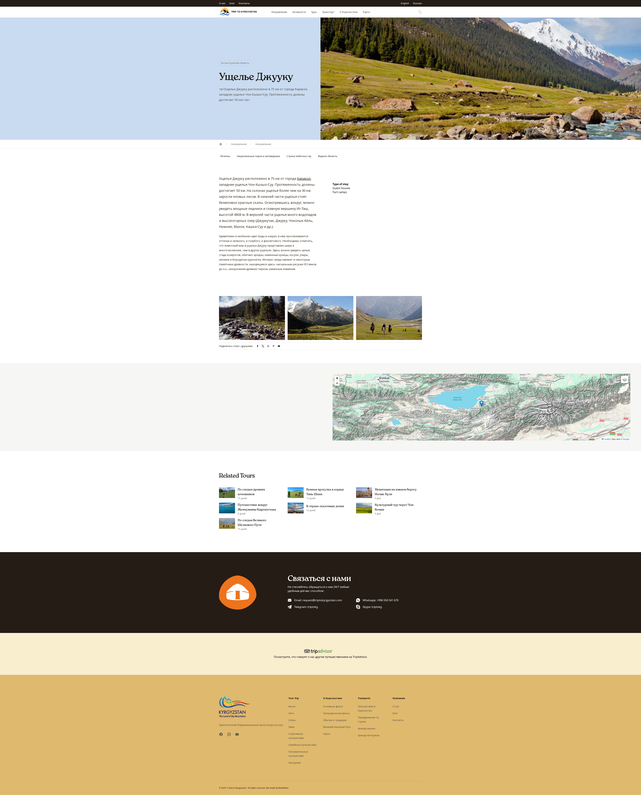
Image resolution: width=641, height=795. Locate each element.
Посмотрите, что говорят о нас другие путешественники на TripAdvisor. (320, 657)
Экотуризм (294, 762)
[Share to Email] (279, 346)
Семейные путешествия (302, 744)
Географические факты (336, 713)
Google (626, 439)
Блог (232, 3)
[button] (481, 403)
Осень (292, 720)
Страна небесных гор (299, 156)
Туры (314, 12)
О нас (222, 3)
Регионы (225, 156)
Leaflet (607, 439)
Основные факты (333, 706)
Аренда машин (366, 728)
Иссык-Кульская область (235, 62)
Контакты (244, 3)
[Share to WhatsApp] (268, 346)
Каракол (304, 178)
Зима (291, 727)
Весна (291, 706)
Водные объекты (327, 156)
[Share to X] (263, 346)
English (405, 3)
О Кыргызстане (349, 12)
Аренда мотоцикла (368, 735)
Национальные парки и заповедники (258, 156)
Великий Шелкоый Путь (337, 727)
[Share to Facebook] (258, 346)
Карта (366, 12)
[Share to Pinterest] (274, 346)
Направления (279, 12)
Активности (299, 12)
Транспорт (328, 12)
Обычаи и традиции (335, 720)
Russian (417, 3)
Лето (291, 713)
